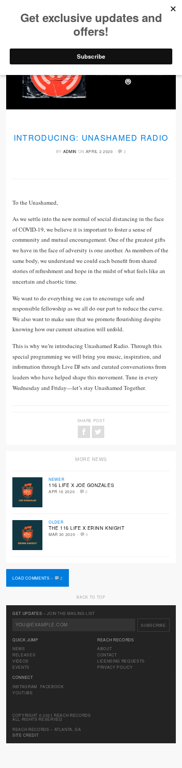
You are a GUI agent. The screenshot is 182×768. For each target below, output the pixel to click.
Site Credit (25, 735)
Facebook (52, 686)
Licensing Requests (121, 660)
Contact (107, 654)
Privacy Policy (115, 667)
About (104, 648)
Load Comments (37, 578)
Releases (23, 654)
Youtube (22, 692)
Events (21, 667)
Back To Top (90, 596)
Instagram (24, 686)
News (18, 648)
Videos (20, 660)
